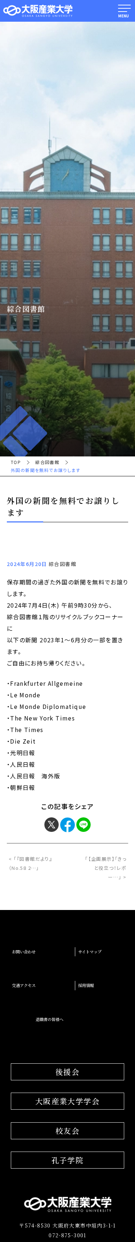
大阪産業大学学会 (67, 1101)
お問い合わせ (24, 951)
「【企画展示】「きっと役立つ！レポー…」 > (105, 867)
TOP (16, 462)
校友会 (67, 1130)
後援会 (67, 1071)
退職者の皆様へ (49, 1019)
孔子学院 (67, 1159)
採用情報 (86, 985)
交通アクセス (24, 985)
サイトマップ (90, 951)
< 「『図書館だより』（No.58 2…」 (30, 863)
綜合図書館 (47, 462)
